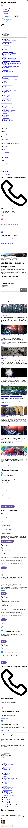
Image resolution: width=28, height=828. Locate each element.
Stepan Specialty (7, 100)
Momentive (6, 91)
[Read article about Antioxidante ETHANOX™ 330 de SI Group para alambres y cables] (14, 410)
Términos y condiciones (8, 795)
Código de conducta (8, 787)
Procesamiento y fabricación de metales (12, 63)
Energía (5, 57)
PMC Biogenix (6, 96)
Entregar (3, 757)
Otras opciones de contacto (7, 243)
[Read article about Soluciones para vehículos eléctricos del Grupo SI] (14, 430)
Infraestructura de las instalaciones (11, 59)
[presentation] (10, 804)
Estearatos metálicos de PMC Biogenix (9, 378)
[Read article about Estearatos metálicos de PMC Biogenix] (14, 372)
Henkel (5, 86)
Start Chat (10, 826)
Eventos (5, 783)
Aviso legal (6, 791)
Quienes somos (6, 768)
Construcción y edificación (9, 53)
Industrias (15, 258)
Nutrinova (5, 94)
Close (3, 568)
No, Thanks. (3, 826)
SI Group (5, 99)
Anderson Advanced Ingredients (10, 76)
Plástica (5, 62)
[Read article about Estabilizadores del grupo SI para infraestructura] (14, 390)
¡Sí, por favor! (13, 539)
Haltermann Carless (7, 85)
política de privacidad (8, 793)
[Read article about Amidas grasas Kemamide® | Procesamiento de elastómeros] (14, 351)
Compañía (5, 13)
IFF (4, 87)
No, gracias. (5, 539)
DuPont (5, 82)
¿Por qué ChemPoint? (8, 767)
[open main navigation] (2, 5)
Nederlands (7, 174)
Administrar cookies (8, 792)
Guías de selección (7, 781)
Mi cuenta (5, 777)
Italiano (6, 163)
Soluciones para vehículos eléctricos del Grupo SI (12, 436)
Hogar (2, 258)
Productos (5, 9)
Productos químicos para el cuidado (11, 66)
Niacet (4, 92)
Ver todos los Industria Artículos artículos (10, 467)
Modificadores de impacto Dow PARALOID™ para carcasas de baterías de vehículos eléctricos (12, 335)
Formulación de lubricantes (9, 58)
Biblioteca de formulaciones (9, 779)
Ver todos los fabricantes (6, 103)
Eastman (5, 83)
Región (2, 755)
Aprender (5, 11)
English (6, 128)
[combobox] (10, 290)
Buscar (23, 289)
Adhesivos (5, 49)
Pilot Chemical (6, 95)
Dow (4, 81)
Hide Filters (4, 286)
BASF (4, 77)
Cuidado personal (7, 54)
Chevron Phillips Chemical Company (11, 80)
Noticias (5, 782)
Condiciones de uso (7, 788)
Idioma (2, 754)
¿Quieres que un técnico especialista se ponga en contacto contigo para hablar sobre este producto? (13, 536)
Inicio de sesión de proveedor (10, 778)
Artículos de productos (8, 764)
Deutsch (6, 157)
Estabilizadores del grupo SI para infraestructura (11, 396)
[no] (1, 539)
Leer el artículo (4, 324)
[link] (6, 799)
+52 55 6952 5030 (8, 19)
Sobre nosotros (6, 769)
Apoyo (5, 776)
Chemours (5, 78)
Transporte (5, 70)
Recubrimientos (7, 67)
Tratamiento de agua (8, 71)
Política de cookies (7, 790)
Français (7, 152)
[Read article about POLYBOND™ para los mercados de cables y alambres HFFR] (14, 450)
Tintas (4, 68)
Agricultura (6, 50)
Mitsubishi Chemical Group (9, 90)
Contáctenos (6, 774)
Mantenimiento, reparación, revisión (11, 61)
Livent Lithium (6, 89)
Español (6, 140)
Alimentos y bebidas (8, 52)
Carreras (5, 771)
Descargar (3, 553)
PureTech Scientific (7, 98)
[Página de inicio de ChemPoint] (2, 3)
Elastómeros (6, 55)
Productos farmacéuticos (9, 64)
